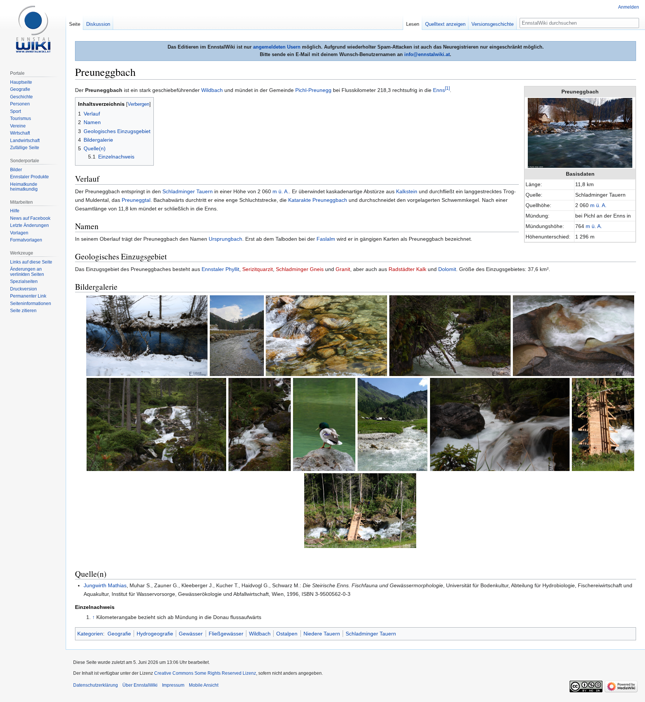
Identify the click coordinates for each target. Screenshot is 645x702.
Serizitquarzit (257, 269)
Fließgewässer (226, 634)
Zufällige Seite (24, 147)
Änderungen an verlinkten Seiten (27, 272)
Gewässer (191, 634)
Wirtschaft (20, 133)
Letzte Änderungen (29, 225)
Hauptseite (21, 82)
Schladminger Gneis (300, 269)
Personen (20, 104)
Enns (439, 90)
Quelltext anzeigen (445, 24)
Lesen (412, 24)
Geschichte (21, 96)
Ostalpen (286, 634)
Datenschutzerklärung (95, 685)
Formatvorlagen (26, 240)
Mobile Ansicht (203, 685)
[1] (447, 88)
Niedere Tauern (321, 634)
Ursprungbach (225, 239)
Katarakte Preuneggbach (317, 200)
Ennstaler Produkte (29, 176)
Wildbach (212, 90)
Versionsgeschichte (492, 24)
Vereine (18, 126)
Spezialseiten (24, 281)
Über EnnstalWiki (140, 685)
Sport (15, 111)
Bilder (16, 169)
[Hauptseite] (33, 30)
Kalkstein (406, 191)
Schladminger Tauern (187, 191)
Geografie (119, 634)
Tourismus (20, 118)
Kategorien (90, 634)
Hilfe (14, 210)
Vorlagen (19, 232)
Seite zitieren (23, 310)
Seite (74, 24)
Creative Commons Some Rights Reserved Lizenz (205, 673)
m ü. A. (598, 205)
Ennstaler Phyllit (220, 269)
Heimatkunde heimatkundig (24, 187)
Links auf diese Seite (31, 262)
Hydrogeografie (155, 634)
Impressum (173, 685)
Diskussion (98, 24)
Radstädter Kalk (407, 269)
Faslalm (326, 239)
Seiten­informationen (30, 303)
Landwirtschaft (25, 140)
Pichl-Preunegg (313, 90)
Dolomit (447, 269)
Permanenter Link (28, 296)
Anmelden (628, 7)
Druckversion (23, 289)
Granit (343, 269)
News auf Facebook (30, 218)
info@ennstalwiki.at (427, 54)
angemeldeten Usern (276, 47)
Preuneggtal (136, 200)
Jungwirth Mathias (105, 585)
